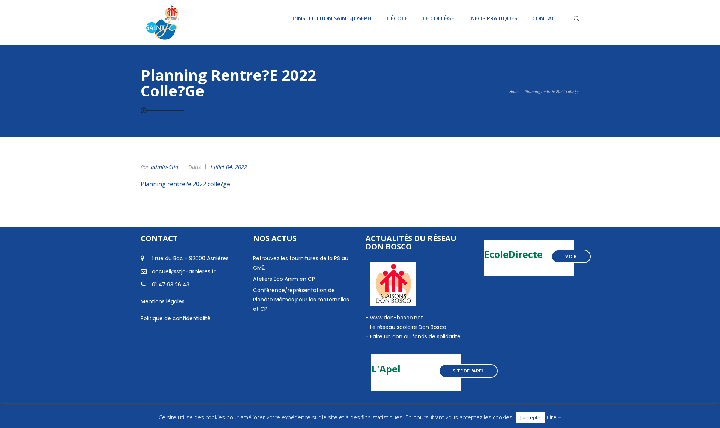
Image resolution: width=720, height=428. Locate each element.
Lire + (553, 417)
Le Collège (438, 18)
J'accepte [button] (530, 417)
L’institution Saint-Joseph (332, 18)
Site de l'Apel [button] (468, 371)
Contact (545, 18)
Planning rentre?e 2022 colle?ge (185, 184)
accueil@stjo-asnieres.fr (184, 271)
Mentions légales (162, 301)
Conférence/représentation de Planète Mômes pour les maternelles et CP (301, 299)
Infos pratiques (493, 18)
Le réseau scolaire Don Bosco (407, 327)
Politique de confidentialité (176, 318)
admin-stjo (164, 166)
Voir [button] (571, 256)
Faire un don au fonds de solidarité (415, 336)
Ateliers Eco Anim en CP (284, 279)
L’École (397, 18)
